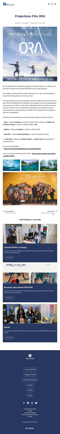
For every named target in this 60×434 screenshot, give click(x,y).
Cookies (30, 411)
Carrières (30, 390)
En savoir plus (9, 257)
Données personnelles (30, 409)
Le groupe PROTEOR (30, 369)
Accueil (17, 23)
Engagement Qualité (30, 374)
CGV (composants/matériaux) (30, 414)
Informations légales (30, 412)
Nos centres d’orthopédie (30, 380)
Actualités (25, 23)
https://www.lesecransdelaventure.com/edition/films (22, 149)
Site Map (30, 416)
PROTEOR (31, 428)
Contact (30, 395)
